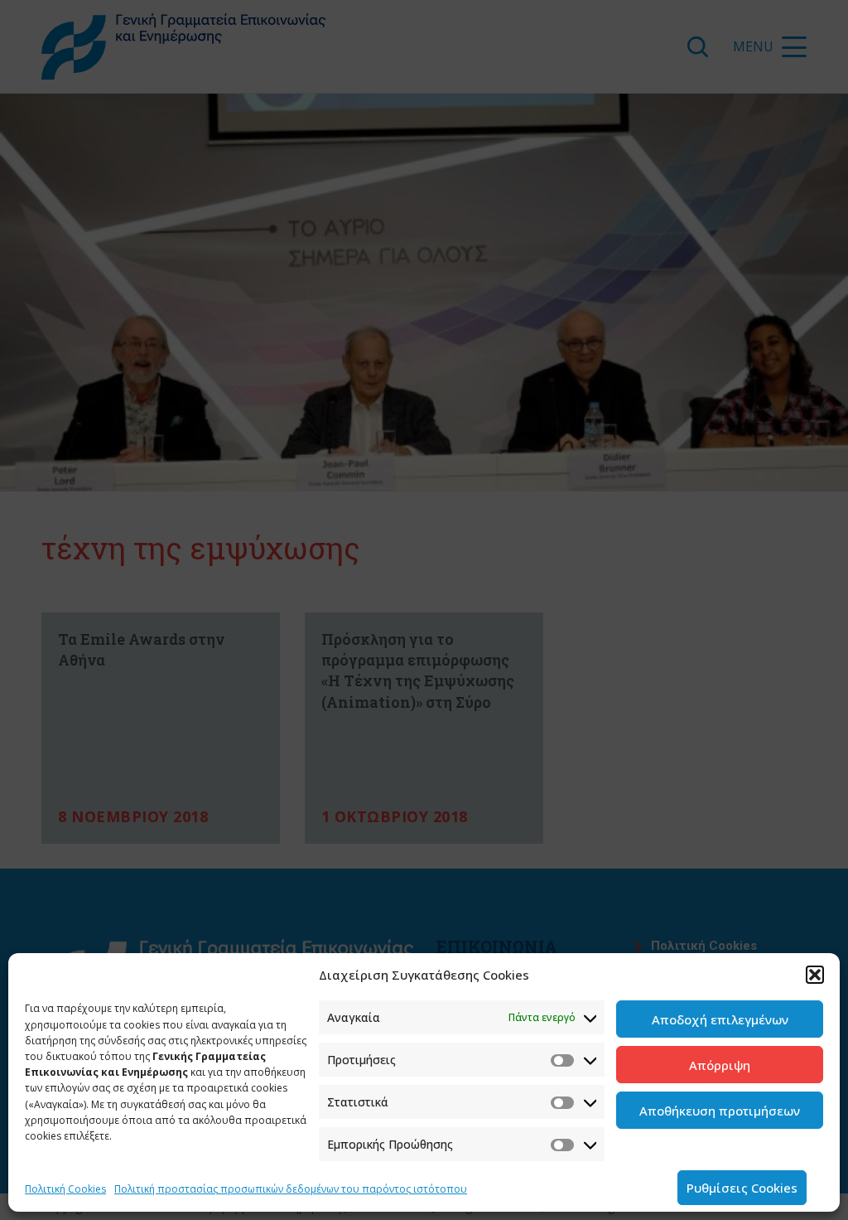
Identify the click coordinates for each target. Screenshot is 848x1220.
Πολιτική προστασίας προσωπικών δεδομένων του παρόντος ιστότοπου (290, 1189)
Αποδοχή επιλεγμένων (720, 1019)
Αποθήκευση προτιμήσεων (719, 1110)
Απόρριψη (719, 1065)
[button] (815, 974)
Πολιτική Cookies (65, 1189)
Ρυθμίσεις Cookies (742, 1187)
